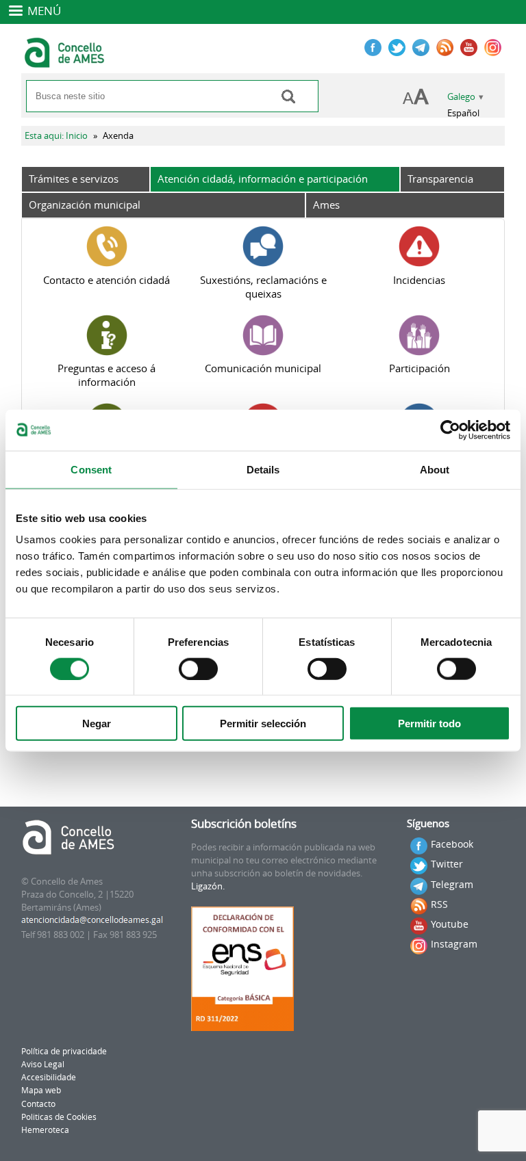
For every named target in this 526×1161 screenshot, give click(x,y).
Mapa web (41, 1090)
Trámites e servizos (73, 178)
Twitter (447, 863)
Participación (419, 368)
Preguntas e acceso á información (106, 375)
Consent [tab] (91, 469)
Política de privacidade (64, 1051)
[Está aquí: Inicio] (66, 61)
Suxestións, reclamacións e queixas (263, 286)
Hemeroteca (45, 1130)
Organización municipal (84, 204)
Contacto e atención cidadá (106, 280)
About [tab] (435, 469)
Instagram (454, 943)
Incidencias (419, 280)
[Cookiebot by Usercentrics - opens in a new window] (450, 429)
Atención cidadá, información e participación (263, 178)
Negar (96, 723)
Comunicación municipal (263, 368)
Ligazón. (208, 886)
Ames (326, 204)
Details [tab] (263, 469)
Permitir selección (263, 723)
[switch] (198, 668)
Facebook (452, 843)
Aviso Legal (42, 1064)
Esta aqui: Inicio (56, 136)
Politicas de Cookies (59, 1117)
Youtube (449, 923)
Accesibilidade (48, 1077)
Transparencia (440, 178)
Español (463, 113)
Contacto (38, 1104)
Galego (461, 97)
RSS (439, 904)
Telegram (452, 884)
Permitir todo (429, 723)
